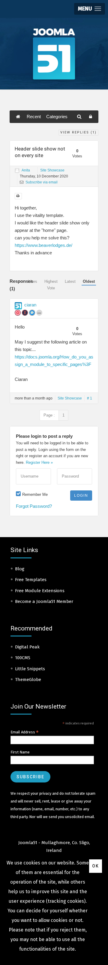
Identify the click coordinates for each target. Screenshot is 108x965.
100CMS (22, 657)
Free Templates (30, 579)
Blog (19, 569)
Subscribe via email (41, 182)
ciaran (30, 304)
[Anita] (17, 170)
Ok (95, 866)
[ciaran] (18, 305)
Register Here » (39, 462)
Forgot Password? (34, 506)
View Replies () (78, 132)
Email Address (24, 732)
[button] (89, 9)
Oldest (89, 281)
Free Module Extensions (39, 590)
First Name (20, 752)
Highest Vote (51, 284)
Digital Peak (27, 647)
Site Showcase (52, 170)
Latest (70, 281)
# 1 (89, 398)
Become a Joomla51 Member (44, 601)
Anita (26, 170)
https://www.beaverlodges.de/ (43, 245)
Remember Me (35, 494)
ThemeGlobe (28, 679)
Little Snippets (30, 668)
